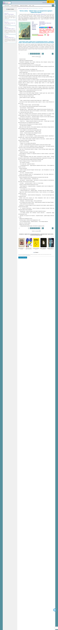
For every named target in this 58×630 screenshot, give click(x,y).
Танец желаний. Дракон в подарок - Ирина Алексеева (9, 28)
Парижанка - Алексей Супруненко (9, 14)
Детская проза (38, 14)
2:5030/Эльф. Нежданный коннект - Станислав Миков (9, 37)
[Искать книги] (53, 6)
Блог (33, 5)
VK (51, 27)
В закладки (45, 2)
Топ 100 (30, 5)
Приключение (43, 14)
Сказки (34, 14)
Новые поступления (24, 5)
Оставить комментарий (22, 257)
